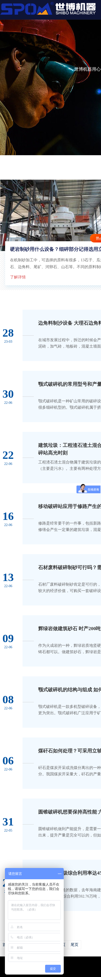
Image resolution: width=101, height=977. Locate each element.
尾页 (74, 945)
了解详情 (18, 277)
